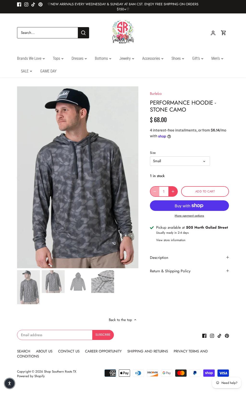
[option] (77, 177)
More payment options (189, 215)
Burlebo (156, 93)
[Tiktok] (33, 4)
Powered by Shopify (31, 376)
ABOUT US (45, 351)
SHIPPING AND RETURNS (147, 351)
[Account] (213, 32)
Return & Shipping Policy (170, 271)
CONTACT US (69, 351)
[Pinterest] (40, 4)
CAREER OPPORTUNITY (103, 351)
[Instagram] (26, 4)
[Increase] (173, 191)
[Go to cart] (224, 32)
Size (153, 153)
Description (159, 257)
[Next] (131, 177)
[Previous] (24, 177)
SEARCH (24, 351)
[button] (9, 383)
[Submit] (83, 32)
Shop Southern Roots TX (60, 371)
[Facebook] (19, 4)
